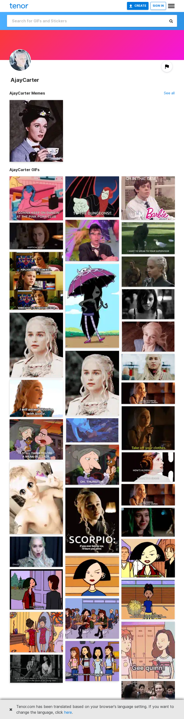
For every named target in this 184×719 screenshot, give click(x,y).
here (68, 712)
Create (140, 5)
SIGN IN (158, 5)
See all (169, 93)
